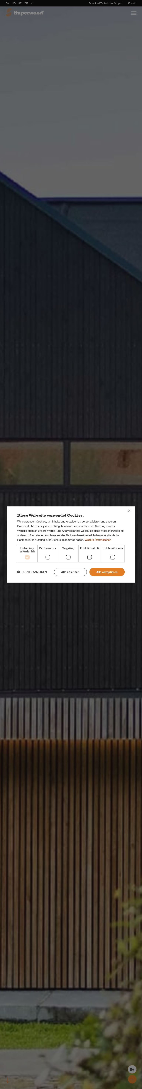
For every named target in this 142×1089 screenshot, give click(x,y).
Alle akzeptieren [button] (107, 572)
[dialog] (71, 544)
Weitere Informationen (98, 540)
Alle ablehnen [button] (70, 572)
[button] (32, 572)
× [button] (129, 510)
